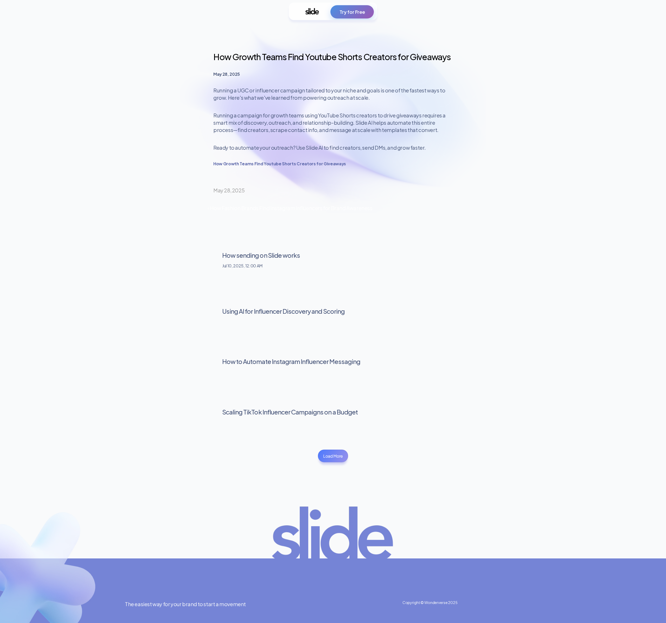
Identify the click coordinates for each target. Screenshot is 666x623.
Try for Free (352, 12)
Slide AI (314, 147)
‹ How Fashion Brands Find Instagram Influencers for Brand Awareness (290, 207)
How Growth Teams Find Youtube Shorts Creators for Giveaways (279, 163)
